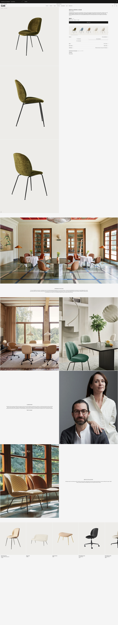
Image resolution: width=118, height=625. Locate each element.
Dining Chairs (5, 8)
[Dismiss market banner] (116, 1)
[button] (116, 6)
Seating (2, 8)
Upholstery (70, 52)
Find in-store (71, 53)
